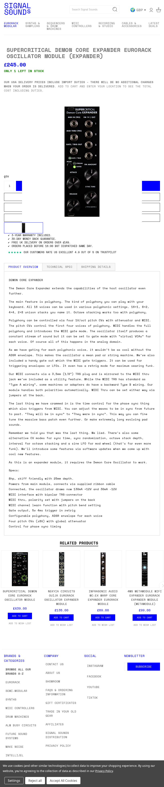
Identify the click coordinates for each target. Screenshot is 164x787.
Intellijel (15, 755)
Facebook (94, 676)
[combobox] (94, 9)
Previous (158, 774)
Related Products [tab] (79, 543)
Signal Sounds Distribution (57, 735)
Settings (14, 780)
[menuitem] (11, 26)
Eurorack (13, 682)
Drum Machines (17, 716)
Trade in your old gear (61, 713)
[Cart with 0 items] (158, 9)
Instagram (95, 666)
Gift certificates (61, 703)
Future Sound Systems (16, 736)
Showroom (53, 681)
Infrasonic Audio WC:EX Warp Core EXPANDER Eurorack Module (103, 597)
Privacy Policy (58, 746)
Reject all (35, 780)
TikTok (92, 697)
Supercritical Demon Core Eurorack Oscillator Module (20, 595)
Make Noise (15, 747)
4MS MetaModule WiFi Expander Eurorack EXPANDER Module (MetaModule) (145, 597)
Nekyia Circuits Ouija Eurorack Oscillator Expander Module (61, 597)
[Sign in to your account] (151, 9)
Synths (11, 699)
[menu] (82, 26)
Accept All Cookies (63, 780)
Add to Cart (20, 616)
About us (53, 673)
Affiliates (55, 724)
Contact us (55, 664)
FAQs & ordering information (59, 692)
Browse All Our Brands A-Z (18, 671)
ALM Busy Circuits (21, 725)
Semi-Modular (16, 691)
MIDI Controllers (20, 708)
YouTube (93, 687)
